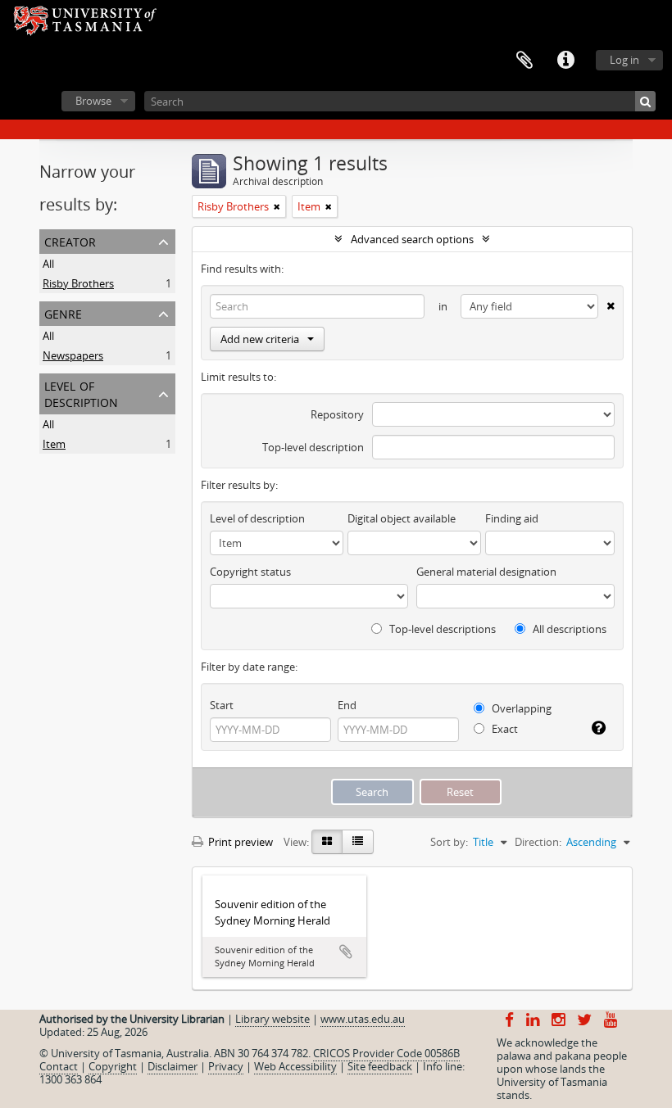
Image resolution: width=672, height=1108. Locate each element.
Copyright (113, 1066)
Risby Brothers (78, 283)
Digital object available (401, 518)
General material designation (486, 571)
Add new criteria (259, 339)
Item (54, 443)
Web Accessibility (295, 1066)
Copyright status (250, 571)
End (347, 705)
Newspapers (73, 355)
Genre (63, 312)
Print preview (239, 841)
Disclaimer (173, 1066)
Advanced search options (412, 239)
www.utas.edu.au (362, 1018)
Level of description (81, 392)
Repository (337, 414)
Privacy (225, 1066)
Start (222, 705)
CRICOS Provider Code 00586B (386, 1053)
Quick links (565, 60)
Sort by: (449, 841)
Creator (70, 240)
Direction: (538, 841)
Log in (624, 59)
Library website (272, 1018)
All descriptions (568, 629)
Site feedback (379, 1066)
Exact (503, 728)
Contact (58, 1066)
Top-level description (313, 447)
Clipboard (524, 60)
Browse (93, 100)
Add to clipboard (346, 951)
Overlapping (520, 708)
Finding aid (511, 518)
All (48, 263)
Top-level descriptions (441, 629)
